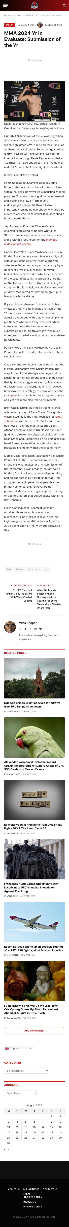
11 (17, 1127)
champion (10, 395)
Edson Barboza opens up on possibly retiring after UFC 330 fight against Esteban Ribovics (33, 948)
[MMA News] (34, 5)
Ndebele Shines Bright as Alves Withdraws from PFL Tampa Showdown (32, 704)
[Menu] (5, 5)
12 (25, 1127)
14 (43, 1127)
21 (43, 1132)
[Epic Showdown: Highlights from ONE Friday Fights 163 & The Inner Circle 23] (34, 800)
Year (47, 569)
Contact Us (50, 1189)
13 (34, 1127)
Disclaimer (30, 1202)
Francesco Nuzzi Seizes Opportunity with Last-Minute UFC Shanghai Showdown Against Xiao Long (31, 887)
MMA (9, 569)
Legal (27, 1194)
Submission (34, 569)
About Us (14, 1189)
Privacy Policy (32, 1206)
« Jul (6, 1149)
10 (8, 1127)
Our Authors (31, 1189)
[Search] (64, 5)
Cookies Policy (32, 1197)
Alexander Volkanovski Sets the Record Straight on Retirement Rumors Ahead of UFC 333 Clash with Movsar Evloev (34, 765)
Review (20, 569)
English (14, 1048)
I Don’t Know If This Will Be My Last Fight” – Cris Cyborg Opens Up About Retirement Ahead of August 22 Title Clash (32, 1009)
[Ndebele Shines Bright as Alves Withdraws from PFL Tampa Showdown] (34, 678)
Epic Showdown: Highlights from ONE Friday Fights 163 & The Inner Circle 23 (33, 826)
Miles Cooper (55, 25)
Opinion (9, 25)
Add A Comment (34, 1030)
